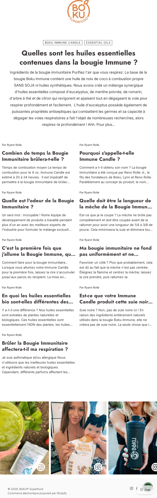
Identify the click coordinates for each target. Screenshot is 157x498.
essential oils (98, 42)
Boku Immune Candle (63, 42)
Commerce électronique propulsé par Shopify (37, 493)
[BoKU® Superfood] (78, 11)
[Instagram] (131, 488)
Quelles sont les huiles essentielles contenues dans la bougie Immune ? (79, 57)
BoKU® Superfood (31, 489)
